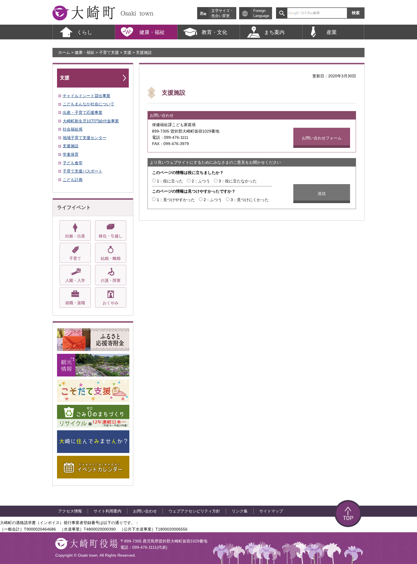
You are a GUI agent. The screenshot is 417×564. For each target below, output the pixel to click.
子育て (75, 258)
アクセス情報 (70, 511)
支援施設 (71, 146)
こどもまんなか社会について (88, 104)
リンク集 (240, 511)
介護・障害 (111, 280)
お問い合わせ (145, 511)
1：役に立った (170, 181)
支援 (127, 52)
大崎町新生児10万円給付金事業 (91, 121)
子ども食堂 (73, 163)
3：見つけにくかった (250, 199)
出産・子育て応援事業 (82, 112)
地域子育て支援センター (84, 137)
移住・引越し (111, 236)
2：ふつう (201, 181)
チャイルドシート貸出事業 (86, 95)
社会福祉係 (73, 129)
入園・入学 (75, 280)
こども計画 (73, 179)
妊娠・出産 (75, 236)
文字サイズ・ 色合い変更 (222, 13)
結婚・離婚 (111, 258)
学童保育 (71, 154)
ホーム (64, 52)
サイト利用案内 (107, 511)
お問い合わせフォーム (322, 138)
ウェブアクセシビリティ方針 (194, 511)
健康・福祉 (84, 52)
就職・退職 (75, 303)
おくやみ (111, 303)
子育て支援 (109, 52)
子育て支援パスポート (82, 171)
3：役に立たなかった (238, 181)
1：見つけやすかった (176, 199)
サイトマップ (271, 511)
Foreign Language (261, 13)
